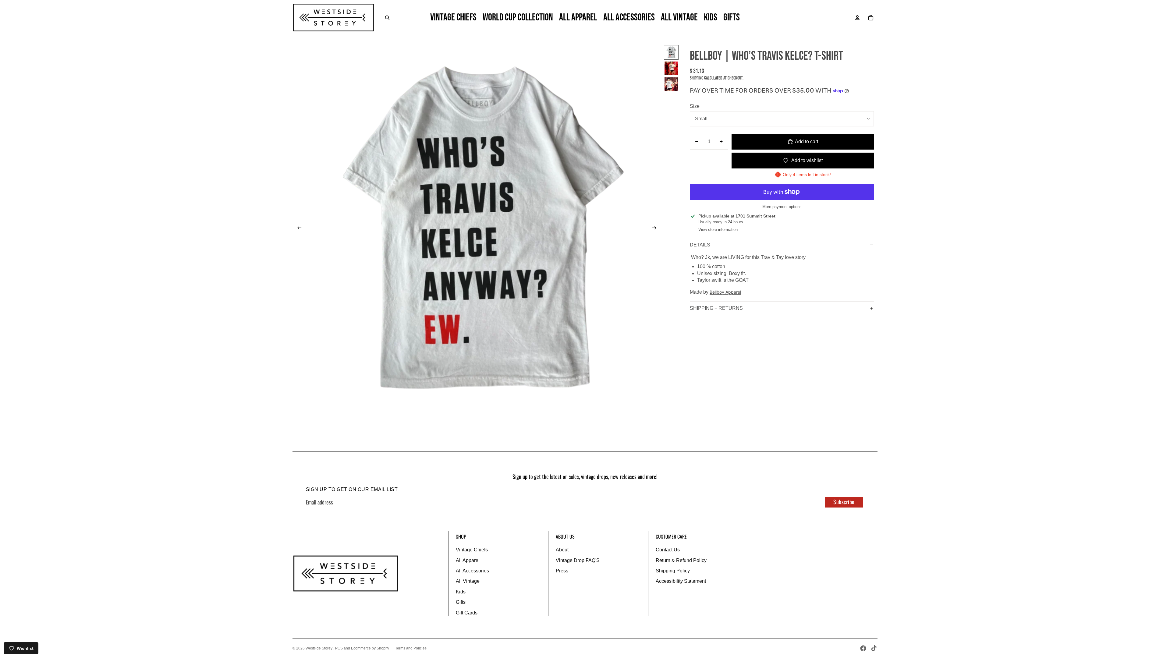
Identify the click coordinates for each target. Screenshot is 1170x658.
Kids (461, 591)
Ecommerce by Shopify (370, 648)
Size (695, 106)
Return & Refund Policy (681, 560)
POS (339, 648)
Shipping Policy (673, 570)
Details (700, 244)
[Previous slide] (297, 228)
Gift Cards (466, 612)
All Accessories (472, 570)
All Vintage (468, 581)
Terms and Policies (411, 648)
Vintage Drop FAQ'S (578, 560)
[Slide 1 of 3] (671, 52)
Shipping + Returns (716, 308)
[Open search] (387, 17)
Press (562, 570)
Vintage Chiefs (472, 549)
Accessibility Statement (681, 581)
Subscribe (844, 502)
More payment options (782, 206)
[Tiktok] (874, 648)
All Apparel (468, 560)
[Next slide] (656, 228)
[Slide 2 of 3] (671, 68)
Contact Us (668, 549)
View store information (718, 229)
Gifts (461, 602)
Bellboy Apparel (725, 292)
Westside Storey (319, 648)
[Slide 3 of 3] (671, 84)
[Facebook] (863, 648)
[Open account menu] (857, 17)
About (562, 549)
